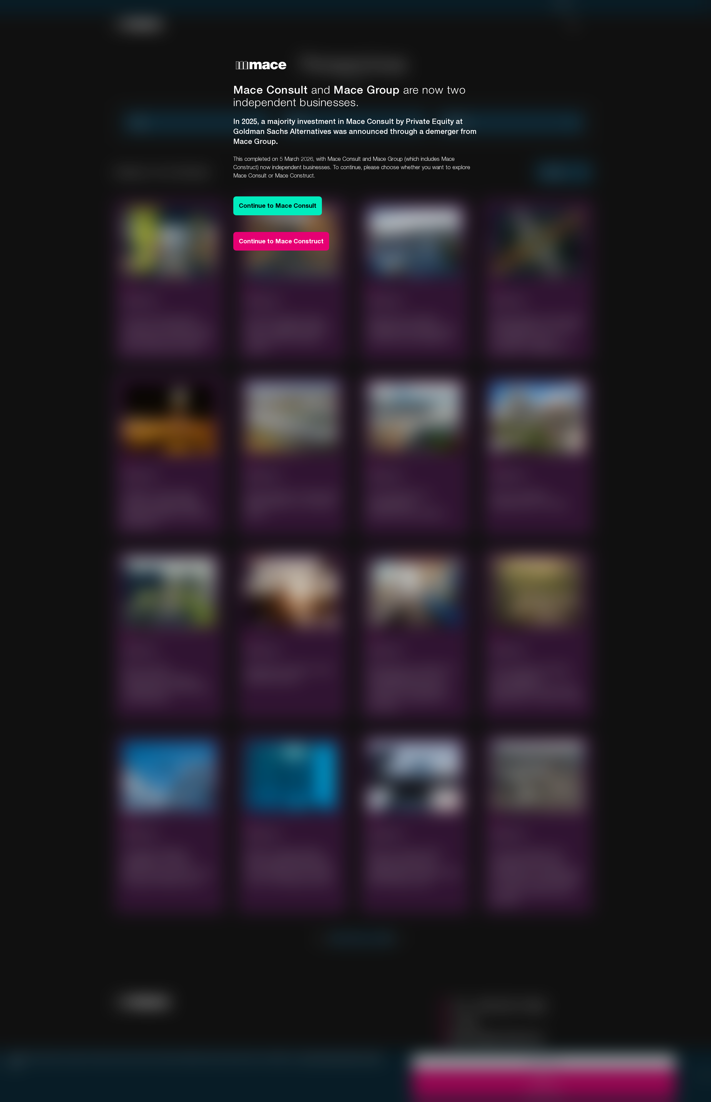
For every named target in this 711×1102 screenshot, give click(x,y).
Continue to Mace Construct (281, 241)
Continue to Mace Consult (277, 205)
